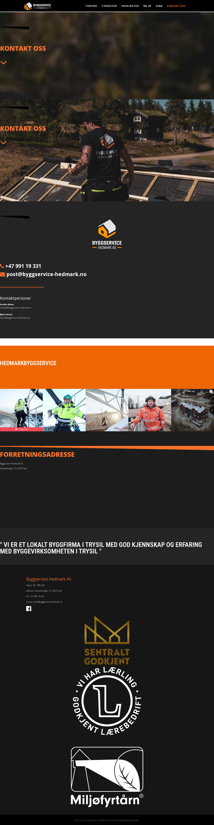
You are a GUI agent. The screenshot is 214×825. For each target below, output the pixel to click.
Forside (91, 6)
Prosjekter (130, 6)
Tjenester (109, 6)
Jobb (159, 6)
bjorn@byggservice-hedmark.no (15, 317)
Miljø (147, 6)
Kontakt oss (176, 6)
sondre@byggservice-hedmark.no (15, 307)
